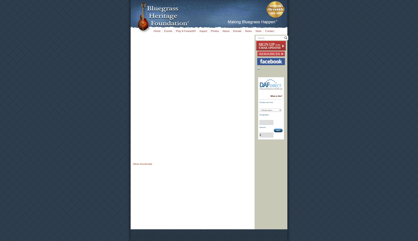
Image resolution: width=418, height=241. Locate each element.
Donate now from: (266, 102)
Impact (203, 31)
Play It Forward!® (186, 31)
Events (168, 31)
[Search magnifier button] (286, 38)
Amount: (262, 127)
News (248, 31)
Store (258, 31)
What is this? (276, 96)
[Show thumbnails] (142, 164)
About (226, 31)
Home (157, 31)
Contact (269, 31)
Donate (237, 31)
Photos (215, 31)
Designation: (264, 115)
